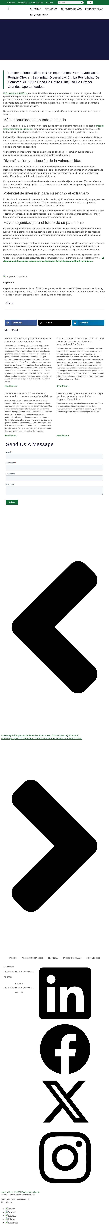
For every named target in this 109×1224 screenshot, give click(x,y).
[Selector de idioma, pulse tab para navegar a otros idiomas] (90, 2)
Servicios (51, 9)
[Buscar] (81, 2)
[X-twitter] (65, 1126)
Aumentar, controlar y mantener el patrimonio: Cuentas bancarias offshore (29, 395)
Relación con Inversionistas (30, 2)
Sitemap (36, 1192)
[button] (21, 323)
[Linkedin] (65, 1022)
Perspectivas (94, 9)
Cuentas (35, 9)
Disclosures (26, 1192)
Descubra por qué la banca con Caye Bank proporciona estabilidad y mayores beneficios (79, 396)
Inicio (13, 958)
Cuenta (53, 958)
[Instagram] (65, 1186)
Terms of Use (6, 1192)
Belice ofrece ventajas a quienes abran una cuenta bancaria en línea (28, 340)
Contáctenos (39, 15)
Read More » (11, 386)
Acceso (49, 2)
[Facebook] (65, 1074)
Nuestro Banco (71, 9)
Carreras (11, 2)
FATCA (17, 1192)
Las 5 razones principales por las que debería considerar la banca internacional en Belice (80, 341)
